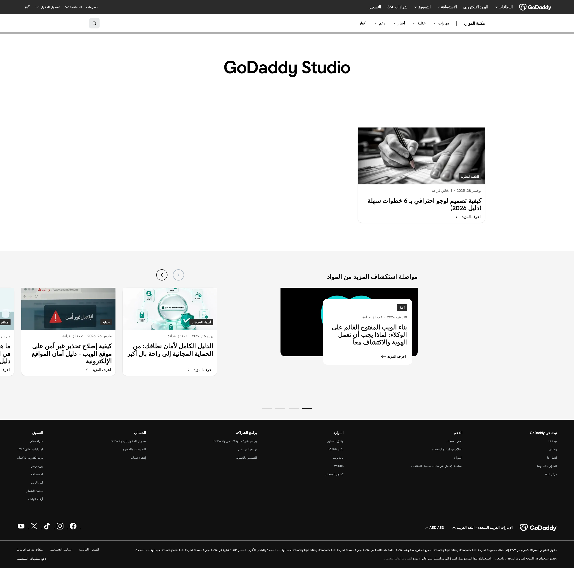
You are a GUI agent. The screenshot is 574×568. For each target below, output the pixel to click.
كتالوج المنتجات (334, 474)
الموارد (458, 457)
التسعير (375, 7)
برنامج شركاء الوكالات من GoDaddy (235, 441)
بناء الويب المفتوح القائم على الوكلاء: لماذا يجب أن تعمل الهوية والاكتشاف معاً (369, 335)
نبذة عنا (552, 441)
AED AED (436, 527)
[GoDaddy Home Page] (538, 527)
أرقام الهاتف (35, 499)
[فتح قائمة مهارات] (435, 23)
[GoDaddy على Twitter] (34, 528)
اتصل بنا (552, 457)
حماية (106, 322)
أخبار (401, 23)
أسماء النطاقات (201, 322)
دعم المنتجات (454, 441)
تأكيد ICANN (336, 449)
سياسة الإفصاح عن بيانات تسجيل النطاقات (436, 466)
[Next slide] (161, 275)
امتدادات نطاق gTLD (30, 449)
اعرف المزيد (396, 356)
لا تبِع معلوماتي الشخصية (31, 558)
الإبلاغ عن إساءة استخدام (447, 449)
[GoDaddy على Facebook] (73, 528)
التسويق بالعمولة (246, 457)
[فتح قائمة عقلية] (414, 23)
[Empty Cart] (27, 7)
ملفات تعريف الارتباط (30, 549)
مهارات (443, 23)
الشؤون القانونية (547, 466)
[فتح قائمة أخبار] (394, 23)
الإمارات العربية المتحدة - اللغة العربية (485, 527)
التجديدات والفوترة (134, 449)
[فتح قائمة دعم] (375, 23)
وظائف (553, 449)
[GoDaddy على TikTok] (47, 528)
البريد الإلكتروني (475, 7)
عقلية (421, 23)
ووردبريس (36, 466)
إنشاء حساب (138, 457)
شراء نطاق (36, 441)
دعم (382, 23)
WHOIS (339, 466)
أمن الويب (36, 482)
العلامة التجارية (470, 176)
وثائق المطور (335, 441)
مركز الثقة (550, 474)
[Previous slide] (178, 275)
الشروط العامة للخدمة (398, 558)
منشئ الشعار (35, 490)
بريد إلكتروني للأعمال (30, 457)
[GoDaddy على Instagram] (60, 528)
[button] (307, 408)
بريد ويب (338, 457)
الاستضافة (37, 474)
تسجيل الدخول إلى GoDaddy (128, 441)
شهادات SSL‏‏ (397, 7)
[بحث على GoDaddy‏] (94, 23)
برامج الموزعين (247, 449)
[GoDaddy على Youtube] (21, 528)
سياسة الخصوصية (61, 549)
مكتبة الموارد (474, 23)
